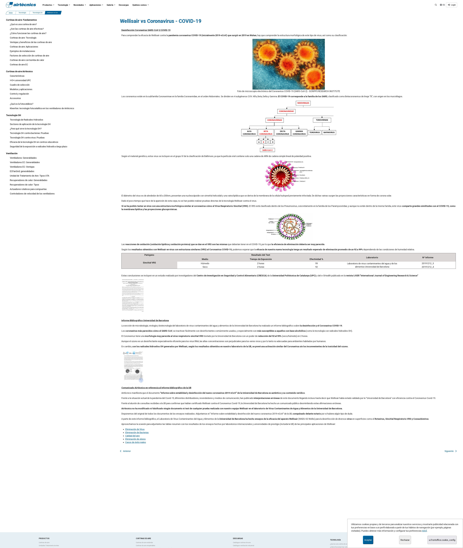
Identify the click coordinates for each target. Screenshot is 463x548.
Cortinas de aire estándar (144, 542)
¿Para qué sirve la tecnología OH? (26, 128)
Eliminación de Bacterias (137, 432)
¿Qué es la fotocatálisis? (21, 104)
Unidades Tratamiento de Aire (49, 545)
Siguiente (450, 451)
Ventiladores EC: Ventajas (22, 167)
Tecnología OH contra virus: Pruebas (27, 137)
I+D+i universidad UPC (20, 80)
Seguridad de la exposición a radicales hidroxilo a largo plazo (38, 146)
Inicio (11, 13)
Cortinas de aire (44, 542)
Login (453, 5)
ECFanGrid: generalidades (22, 171)
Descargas (124, 5)
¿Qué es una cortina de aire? (23, 24)
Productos (44, 538)
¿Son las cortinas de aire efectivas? (27, 29)
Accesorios (15, 98)
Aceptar (368, 540)
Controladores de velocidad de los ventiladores (32, 193)
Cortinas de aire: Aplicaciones (24, 46)
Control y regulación (19, 93)
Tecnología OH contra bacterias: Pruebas (29, 133)
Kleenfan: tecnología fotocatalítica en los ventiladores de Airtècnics (42, 108)
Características (17, 76)
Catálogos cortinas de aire (242, 542)
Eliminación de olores (135, 439)
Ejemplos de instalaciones (22, 51)
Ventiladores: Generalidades (23, 158)
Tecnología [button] (63, 5)
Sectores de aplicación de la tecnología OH (30, 124)
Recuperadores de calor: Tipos (24, 184)
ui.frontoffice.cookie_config (442, 540)
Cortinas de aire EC (19, 64)
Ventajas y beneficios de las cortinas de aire (31, 42)
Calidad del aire (132, 436)
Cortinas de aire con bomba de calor (27, 60)
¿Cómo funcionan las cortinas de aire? (28, 33)
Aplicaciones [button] (95, 5)
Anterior (126, 451)
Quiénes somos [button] (139, 5)
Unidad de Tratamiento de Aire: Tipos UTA (29, 175)
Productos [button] (48, 5)
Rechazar (405, 540)
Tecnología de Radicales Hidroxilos (26, 119)
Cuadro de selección (20, 85)
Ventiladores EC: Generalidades (25, 162)
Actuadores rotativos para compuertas (28, 189)
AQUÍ (424, 531)
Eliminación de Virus (135, 429)
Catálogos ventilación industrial (243, 545)
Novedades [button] (79, 5)
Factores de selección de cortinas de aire (29, 55)
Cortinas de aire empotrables (145, 545)
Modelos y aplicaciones (21, 89)
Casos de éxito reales (135, 442)
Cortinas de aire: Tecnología (23, 37)
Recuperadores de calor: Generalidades (28, 180)
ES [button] (443, 5)
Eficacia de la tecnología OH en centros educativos (34, 142)
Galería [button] (110, 5)
